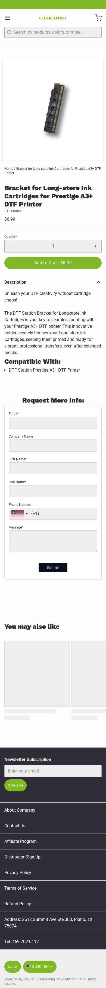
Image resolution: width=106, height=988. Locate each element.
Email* (13, 414)
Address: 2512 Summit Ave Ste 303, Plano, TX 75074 (48, 923)
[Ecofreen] (53, 18)
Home (8, 169)
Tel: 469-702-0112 (21, 941)
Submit (53, 567)
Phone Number (20, 505)
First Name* (17, 459)
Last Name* (17, 482)
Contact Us (14, 825)
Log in (12, 967)
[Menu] (9, 17)
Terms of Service (20, 888)
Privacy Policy (17, 872)
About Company (19, 810)
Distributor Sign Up (22, 857)
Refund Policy (17, 903)
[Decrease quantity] (11, 246)
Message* (16, 527)
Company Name (21, 436)
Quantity (10, 237)
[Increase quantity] (95, 246)
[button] (53, 263)
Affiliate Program (20, 841)
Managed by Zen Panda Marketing (29, 979)
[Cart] (96, 17)
